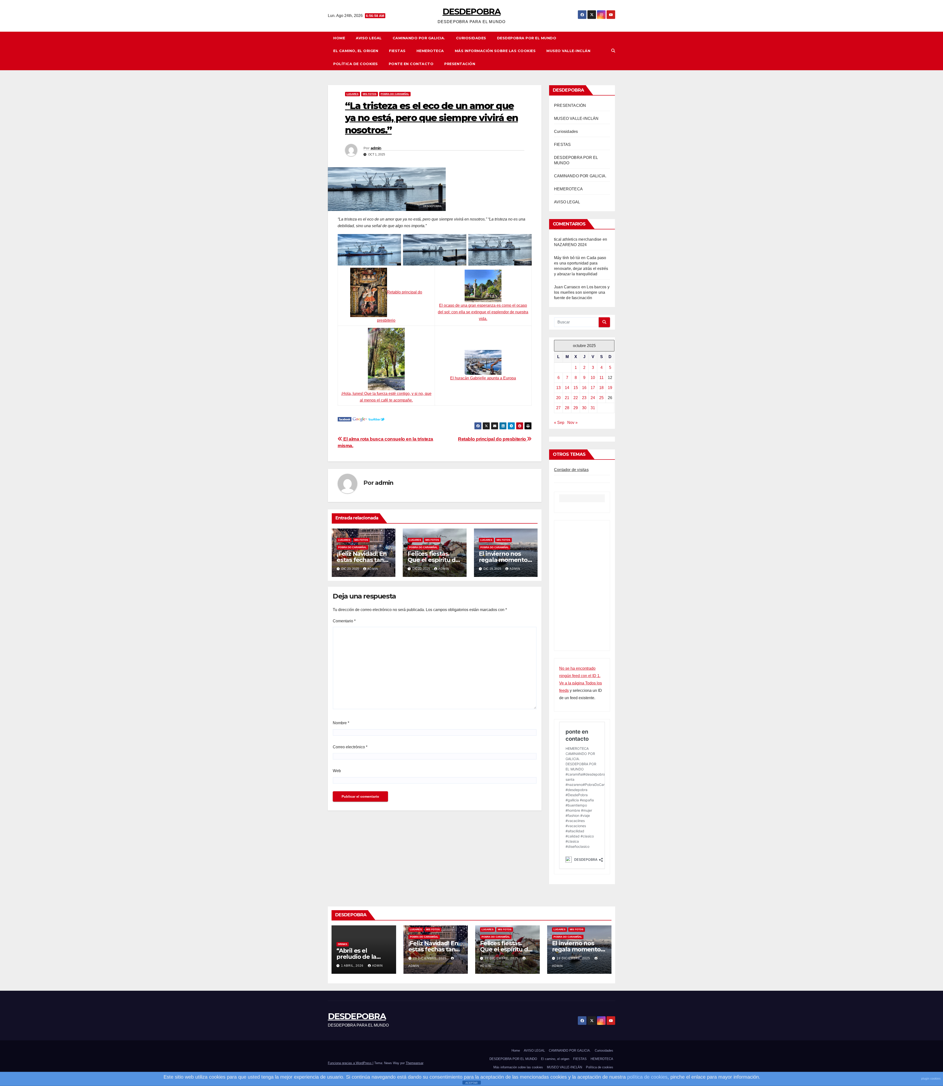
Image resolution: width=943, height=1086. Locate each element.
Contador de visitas (571, 470)
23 (584, 398)
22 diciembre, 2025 (502, 958)
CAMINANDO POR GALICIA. (419, 38)
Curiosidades (471, 38)
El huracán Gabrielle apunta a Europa (483, 378)
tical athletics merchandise (577, 239)
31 (593, 408)
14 (567, 388)
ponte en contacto (411, 64)
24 (593, 398)
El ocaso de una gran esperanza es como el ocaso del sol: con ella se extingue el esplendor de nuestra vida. (483, 312)
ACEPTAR (471, 1082)
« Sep (559, 422)
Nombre (341, 723)
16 (584, 388)
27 (558, 408)
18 (601, 388)
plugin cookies (931, 1078)
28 (567, 408)
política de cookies (647, 1077)
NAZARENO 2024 (570, 245)
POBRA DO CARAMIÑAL (395, 94)
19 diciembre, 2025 (574, 958)
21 (567, 398)
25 (601, 398)
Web (337, 771)
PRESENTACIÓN (459, 64)
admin (376, 148)
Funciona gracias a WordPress (350, 1063)
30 (584, 408)
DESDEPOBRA (471, 11)
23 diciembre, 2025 (430, 958)
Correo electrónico (350, 747)
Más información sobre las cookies (495, 51)
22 (575, 398)
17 (593, 388)
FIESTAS (397, 51)
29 (575, 408)
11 (601, 378)
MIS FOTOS (369, 94)
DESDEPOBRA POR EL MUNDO (526, 38)
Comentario (344, 621)
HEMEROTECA (430, 51)
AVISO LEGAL (369, 38)
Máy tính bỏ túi (567, 258)
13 (558, 388)
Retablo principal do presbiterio (492, 439)
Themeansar (414, 1063)
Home (339, 38)
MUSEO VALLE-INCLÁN (568, 51)
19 (610, 388)
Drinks (342, 944)
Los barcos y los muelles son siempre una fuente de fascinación (582, 292)
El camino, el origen (355, 51)
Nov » (572, 422)
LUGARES (353, 94)
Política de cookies (355, 64)
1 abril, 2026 (352, 965)
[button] (613, 51)
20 (558, 398)
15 (575, 388)
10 (593, 378)
